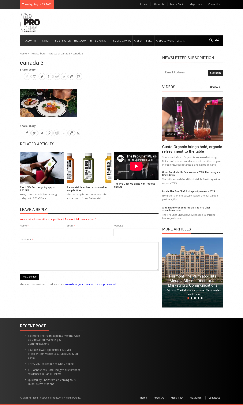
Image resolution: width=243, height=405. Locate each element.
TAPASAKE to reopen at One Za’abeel (51, 364)
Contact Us (214, 4)
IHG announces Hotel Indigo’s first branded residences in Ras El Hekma (54, 372)
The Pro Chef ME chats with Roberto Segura (134, 185)
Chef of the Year (143, 40)
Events (181, 40)
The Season (80, 40)
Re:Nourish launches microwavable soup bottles (87, 189)
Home (143, 4)
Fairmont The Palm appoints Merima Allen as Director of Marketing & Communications (192, 281)
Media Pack (176, 4)
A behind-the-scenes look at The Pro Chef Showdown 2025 (186, 209)
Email (71, 225)
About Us (159, 4)
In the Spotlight (99, 40)
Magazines (196, 4)
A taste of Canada (59, 53)
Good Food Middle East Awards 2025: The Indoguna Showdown (191, 174)
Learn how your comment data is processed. (90, 284)
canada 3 (32, 62)
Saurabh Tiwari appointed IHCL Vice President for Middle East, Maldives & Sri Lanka (53, 353)
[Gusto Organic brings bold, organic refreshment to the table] (192, 119)
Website (118, 225)
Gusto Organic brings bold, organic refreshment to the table (192, 149)
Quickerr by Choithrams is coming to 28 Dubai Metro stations (52, 382)
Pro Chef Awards (121, 40)
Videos (171, 134)
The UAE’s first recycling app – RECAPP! (37, 189)
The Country (29, 40)
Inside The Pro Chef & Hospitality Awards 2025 (188, 191)
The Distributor (61, 40)
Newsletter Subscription (188, 58)
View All (217, 87)
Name (24, 225)
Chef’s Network (165, 40)
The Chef (44, 40)
